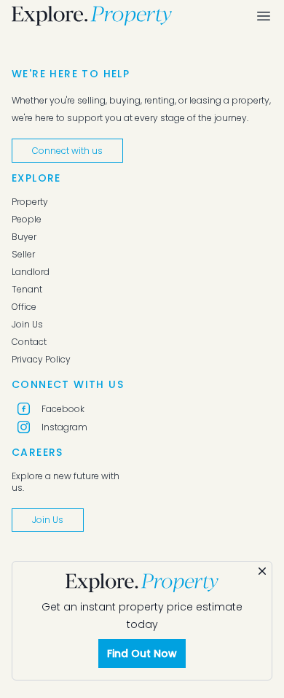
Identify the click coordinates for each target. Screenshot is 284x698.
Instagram (64, 427)
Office (24, 307)
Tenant (27, 289)
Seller (23, 254)
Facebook (63, 409)
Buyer (24, 237)
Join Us (27, 324)
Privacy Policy (41, 359)
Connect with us (67, 150)
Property (30, 202)
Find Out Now (142, 653)
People (27, 219)
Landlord (31, 272)
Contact (29, 342)
